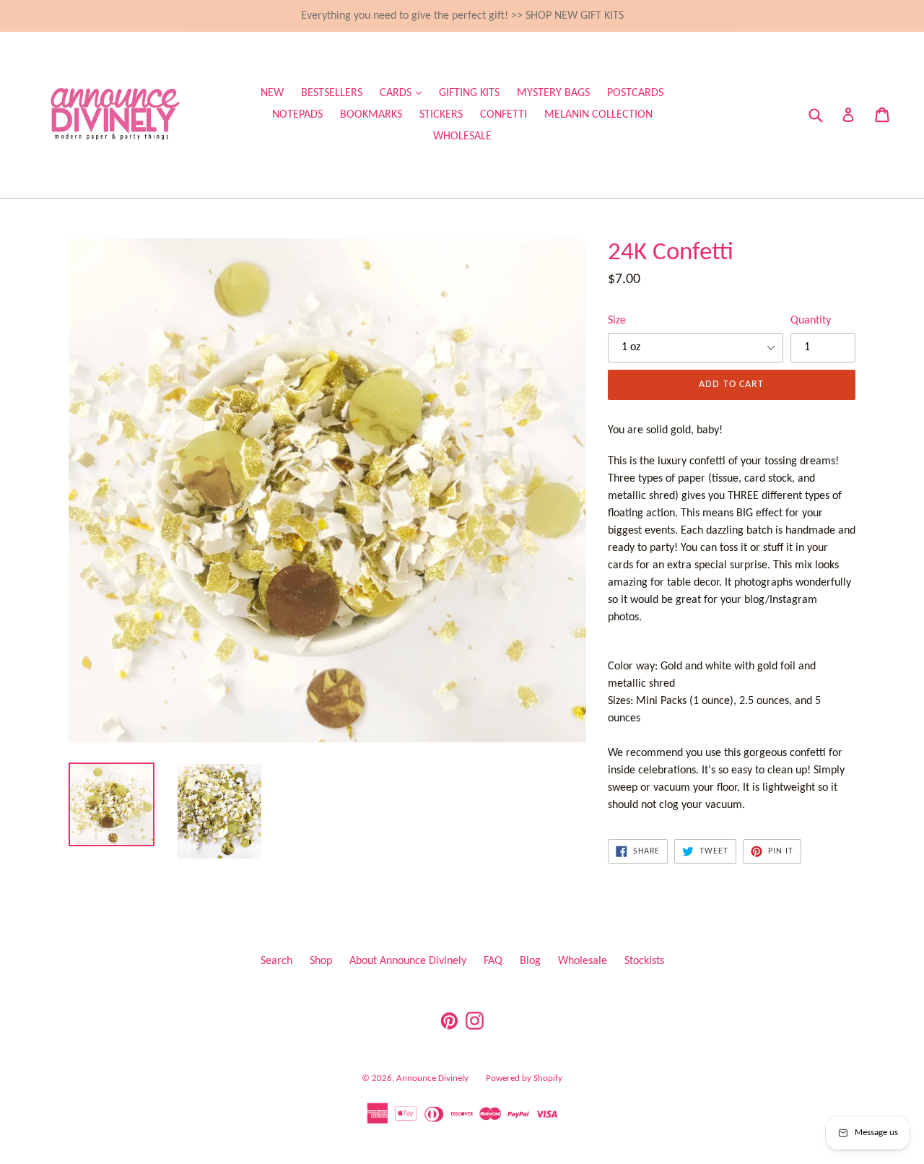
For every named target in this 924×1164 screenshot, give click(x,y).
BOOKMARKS (371, 115)
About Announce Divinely (407, 961)
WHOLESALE (462, 136)
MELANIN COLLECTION (598, 115)
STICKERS (441, 115)
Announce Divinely (432, 1078)
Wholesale (582, 961)
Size (617, 320)
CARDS (404, 93)
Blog (530, 961)
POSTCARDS (635, 93)
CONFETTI (503, 115)
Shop (321, 961)
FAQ (493, 961)
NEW (272, 93)
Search (276, 961)
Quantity (810, 320)
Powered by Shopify (524, 1078)
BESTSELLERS (331, 93)
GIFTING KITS (469, 93)
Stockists (644, 961)
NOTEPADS (297, 115)
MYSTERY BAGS (553, 93)
